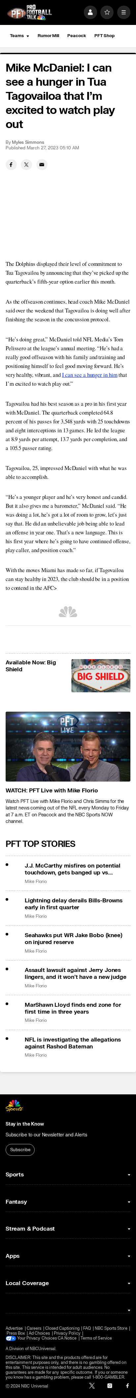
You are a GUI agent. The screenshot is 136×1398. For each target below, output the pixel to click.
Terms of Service (96, 1338)
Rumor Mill (48, 35)
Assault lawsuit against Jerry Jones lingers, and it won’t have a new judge (75, 973)
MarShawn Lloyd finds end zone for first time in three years (73, 1008)
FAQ (87, 1328)
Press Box (16, 1333)
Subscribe (20, 1149)
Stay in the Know (25, 1124)
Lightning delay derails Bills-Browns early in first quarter (73, 904)
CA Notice (67, 1338)
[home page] (29, 12)
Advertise (14, 1328)
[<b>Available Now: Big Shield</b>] (101, 675)
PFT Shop (104, 35)
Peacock (76, 35)
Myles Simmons (28, 142)
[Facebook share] (11, 164)
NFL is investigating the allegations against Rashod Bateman (73, 1043)
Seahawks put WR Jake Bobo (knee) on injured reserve (73, 939)
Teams (17, 35)
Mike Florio (36, 881)
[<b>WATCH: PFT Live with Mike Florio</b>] (68, 747)
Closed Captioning (62, 1328)
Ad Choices (39, 1333)
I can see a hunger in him (90, 374)
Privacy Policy (67, 1333)
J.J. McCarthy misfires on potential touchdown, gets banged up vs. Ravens (72, 869)
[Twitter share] (26, 164)
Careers (34, 1328)
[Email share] (42, 164)
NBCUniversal (43, 1348)
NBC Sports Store (111, 1328)
